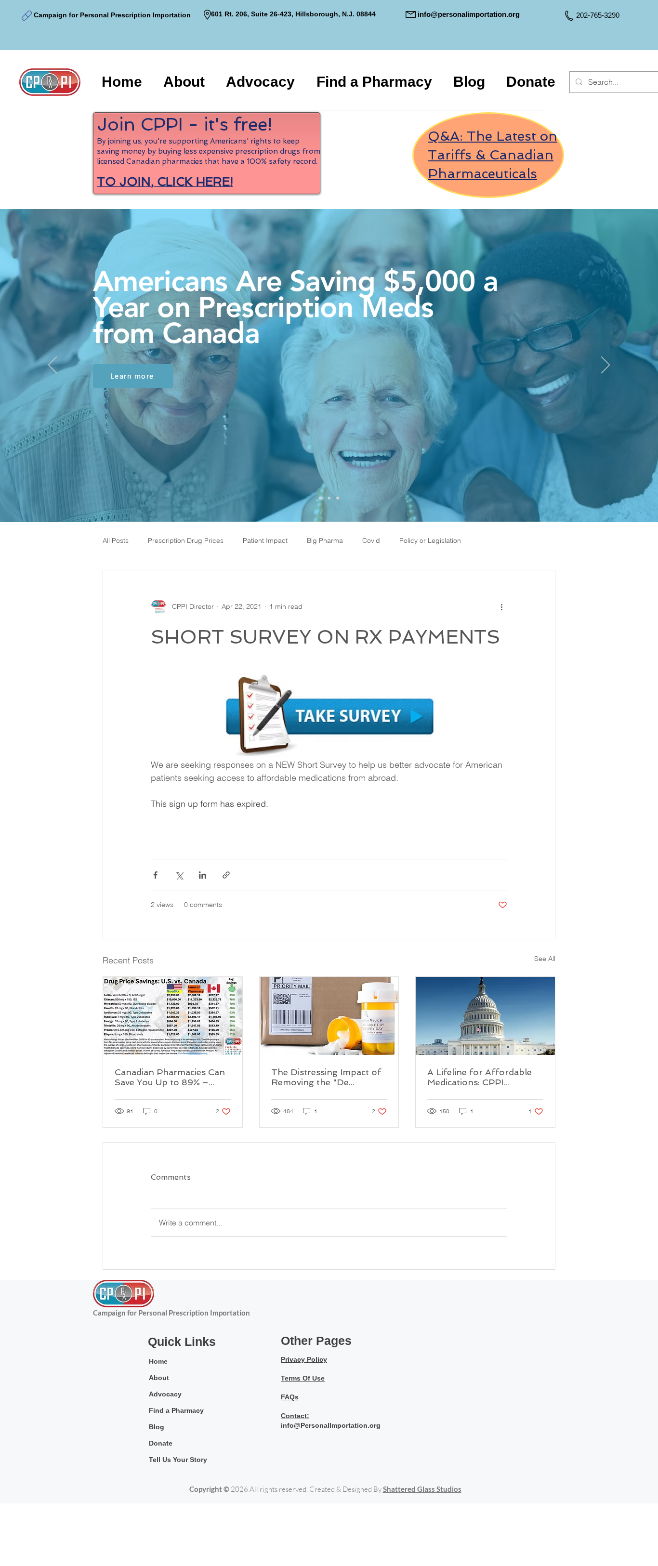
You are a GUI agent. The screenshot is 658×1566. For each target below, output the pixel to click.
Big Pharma (325, 540)
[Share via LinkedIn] (202, 875)
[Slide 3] (337, 498)
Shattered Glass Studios (422, 1489)
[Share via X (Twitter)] (179, 875)
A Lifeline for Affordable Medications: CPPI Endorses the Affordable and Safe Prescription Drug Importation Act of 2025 (480, 1077)
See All (544, 958)
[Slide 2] (329, 498)
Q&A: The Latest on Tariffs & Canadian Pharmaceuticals (492, 155)
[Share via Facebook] (155, 875)
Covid (371, 540)
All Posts (116, 540)
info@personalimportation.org (469, 14)
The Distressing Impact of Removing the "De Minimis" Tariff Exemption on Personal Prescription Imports (326, 1077)
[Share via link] (226, 875)
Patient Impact (265, 540)
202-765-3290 (597, 15)
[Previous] (52, 365)
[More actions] (501, 607)
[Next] (605, 365)
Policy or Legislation (430, 540)
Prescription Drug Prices (186, 540)
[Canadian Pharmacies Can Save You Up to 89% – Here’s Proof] (172, 1016)
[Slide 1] (320, 498)
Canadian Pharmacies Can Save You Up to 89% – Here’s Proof (170, 1077)
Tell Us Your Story (178, 1459)
